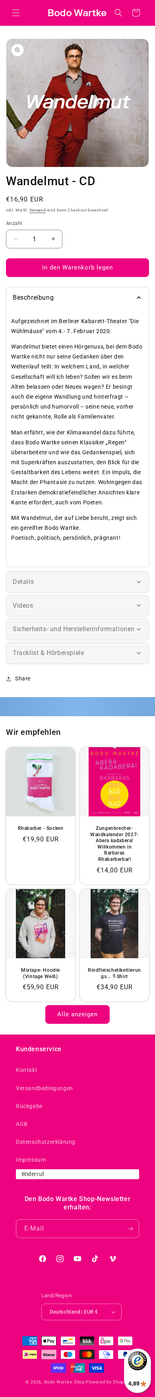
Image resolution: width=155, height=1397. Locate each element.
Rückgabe (29, 1106)
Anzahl (14, 223)
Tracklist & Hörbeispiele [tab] (48, 653)
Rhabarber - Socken (41, 828)
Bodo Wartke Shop (64, 1382)
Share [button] (23, 678)
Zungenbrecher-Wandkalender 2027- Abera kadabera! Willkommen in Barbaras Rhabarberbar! (114, 843)
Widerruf (33, 1174)
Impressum (31, 1160)
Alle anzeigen (77, 1014)
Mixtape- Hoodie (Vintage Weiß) (40, 973)
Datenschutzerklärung (46, 1142)
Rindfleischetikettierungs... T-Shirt (114, 973)
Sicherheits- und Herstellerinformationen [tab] (74, 629)
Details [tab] (23, 581)
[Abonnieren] (130, 1228)
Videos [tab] (23, 605)
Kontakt (26, 1070)
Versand (37, 210)
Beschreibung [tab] (33, 297)
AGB (22, 1124)
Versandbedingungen (44, 1088)
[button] (16, 12)
